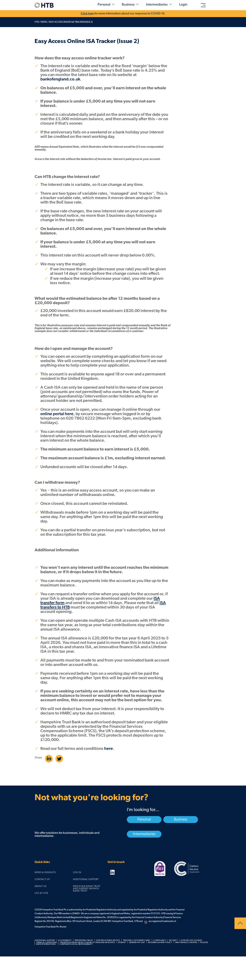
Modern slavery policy (160, 942)
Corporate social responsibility (76, 944)
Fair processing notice (108, 940)
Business (128, 5)
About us (41, 886)
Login (183, 5)
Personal (104, 5)
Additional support (86, 879)
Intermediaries (157, 5)
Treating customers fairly (136, 940)
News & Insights (45, 872)
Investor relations (46, 944)
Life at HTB (41, 893)
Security (173, 940)
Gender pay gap (137, 942)
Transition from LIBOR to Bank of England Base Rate (87, 942)
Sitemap (122, 942)
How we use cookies (191, 940)
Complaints (159, 940)
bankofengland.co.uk (60, 79)
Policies (204, 942)
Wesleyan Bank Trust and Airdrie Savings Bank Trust (87, 888)
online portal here (56, 414)
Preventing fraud (84, 940)
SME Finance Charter (186, 942)
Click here (87, 13)
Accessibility (65, 940)
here (108, 749)
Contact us (42, 879)
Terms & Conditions (46, 942)
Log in (77, 872)
